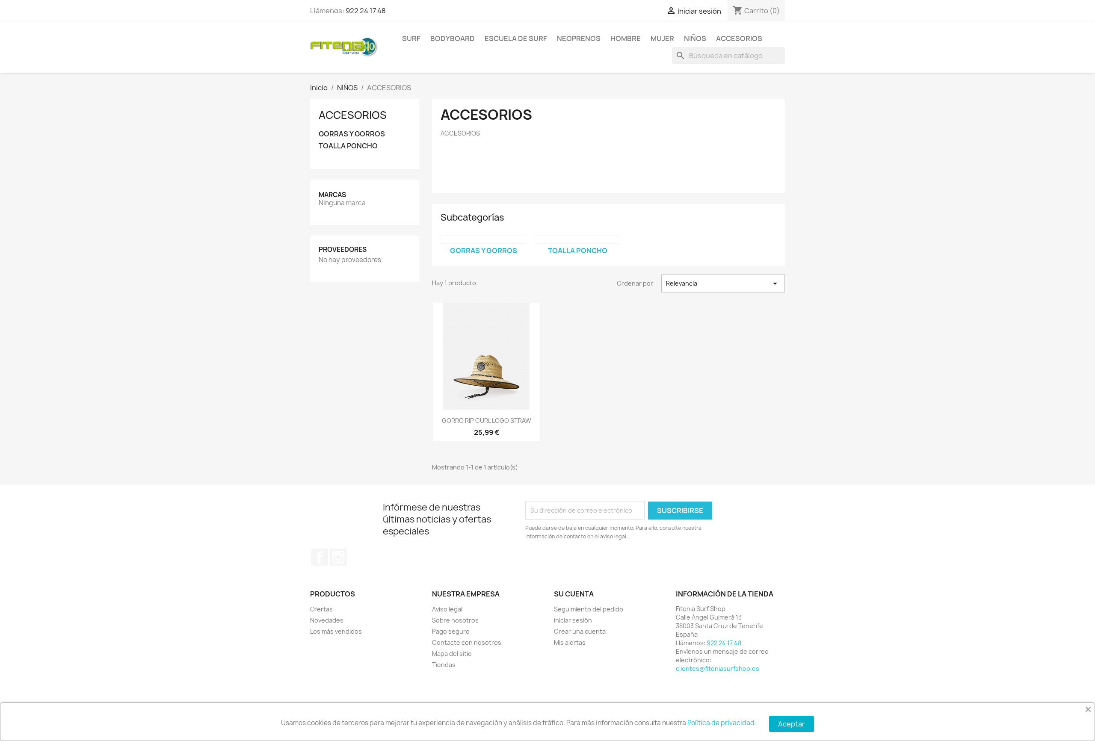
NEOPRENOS (579, 38)
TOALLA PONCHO (348, 146)
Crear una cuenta (580, 631)
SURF (411, 38)
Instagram (338, 557)
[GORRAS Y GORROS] (483, 239)
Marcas (332, 194)
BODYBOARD (452, 38)
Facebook (319, 557)
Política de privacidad (721, 722)
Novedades (326, 620)
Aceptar (791, 724)
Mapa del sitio (452, 653)
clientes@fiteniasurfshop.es (717, 668)
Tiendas (444, 665)
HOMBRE (625, 38)
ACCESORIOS (739, 38)
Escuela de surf (516, 38)
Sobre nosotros (455, 620)
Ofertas (321, 609)
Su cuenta (574, 594)
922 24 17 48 (366, 10)
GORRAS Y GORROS (352, 134)
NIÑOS (695, 38)
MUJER (662, 38)
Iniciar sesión (573, 620)
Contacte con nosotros (466, 642)
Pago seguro (451, 631)
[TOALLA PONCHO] (577, 239)
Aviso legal (447, 609)
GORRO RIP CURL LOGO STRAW (486, 420)
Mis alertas (570, 642)
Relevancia (723, 283)
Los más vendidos (336, 631)
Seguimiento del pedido (588, 609)
